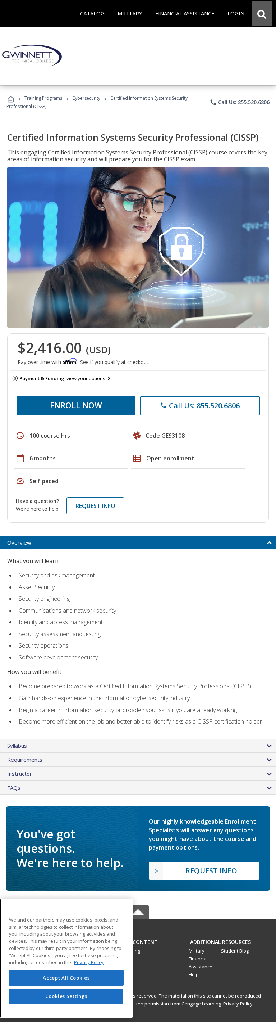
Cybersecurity (86, 98)
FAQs (13, 787)
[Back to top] (138, 940)
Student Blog (235, 950)
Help (194, 974)
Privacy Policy (238, 1003)
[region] (66, 958)
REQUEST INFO (95, 506)
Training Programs (43, 98)
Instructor (19, 773)
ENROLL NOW (76, 405)
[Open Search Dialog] (262, 13)
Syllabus (17, 745)
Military (196, 950)
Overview (19, 542)
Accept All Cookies (66, 977)
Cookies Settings (66, 996)
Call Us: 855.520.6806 (240, 102)
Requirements (24, 759)
